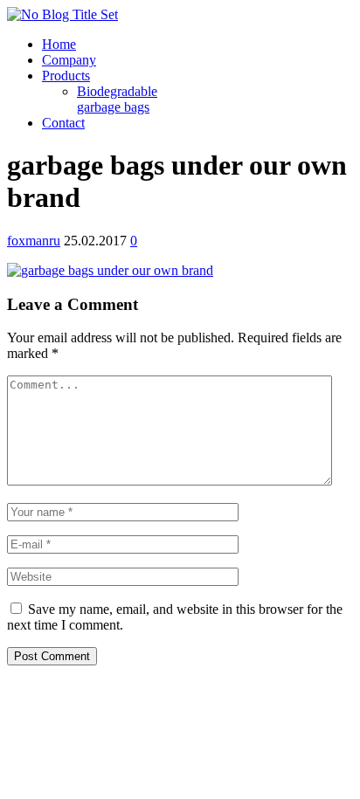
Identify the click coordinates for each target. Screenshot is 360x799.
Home (59, 44)
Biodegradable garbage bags (117, 99)
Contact (63, 122)
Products (66, 75)
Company (69, 59)
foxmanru (33, 240)
